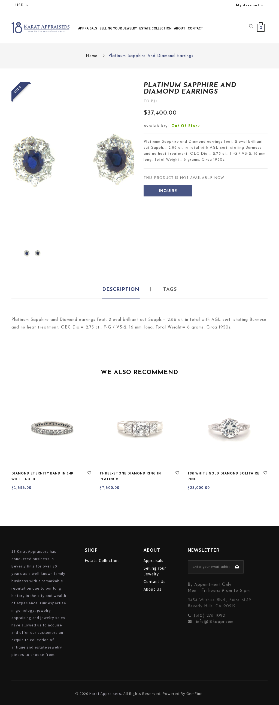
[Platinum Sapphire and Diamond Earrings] (32, 253)
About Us (153, 589)
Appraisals (153, 560)
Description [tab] (121, 289)
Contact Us (155, 581)
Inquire (168, 191)
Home (92, 56)
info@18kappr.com (214, 622)
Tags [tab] (170, 289)
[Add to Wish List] (89, 473)
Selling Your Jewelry (155, 571)
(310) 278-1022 (209, 616)
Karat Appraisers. (105, 693)
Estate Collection (102, 560)
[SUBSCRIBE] (237, 566)
